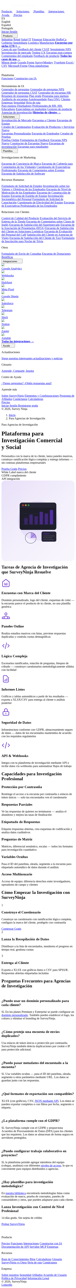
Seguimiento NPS (60, 49)
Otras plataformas (38, 65)
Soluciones (23, 11)
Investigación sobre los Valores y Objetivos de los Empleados (35, 187)
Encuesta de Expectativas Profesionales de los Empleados (37, 204)
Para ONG (54, 99)
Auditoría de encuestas (14, 99)
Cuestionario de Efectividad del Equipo (40, 202)
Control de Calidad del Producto (20, 218)
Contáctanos (20, 399)
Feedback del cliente (29, 49)
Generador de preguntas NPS (47, 89)
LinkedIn (6, 1284)
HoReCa (61, 39)
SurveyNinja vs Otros (14, 1262)
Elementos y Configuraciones (42, 395)
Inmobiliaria (20, 42)
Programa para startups (55, 96)
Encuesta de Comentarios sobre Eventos (41, 170)
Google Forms (26, 62)
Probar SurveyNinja (13, 1224)
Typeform (59, 62)
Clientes (65, 99)
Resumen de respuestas (14, 96)
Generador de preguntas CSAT (19, 92)
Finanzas (37, 39)
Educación (49, 39)
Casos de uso (9, 49)
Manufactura (46, 42)
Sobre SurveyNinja (12, 395)
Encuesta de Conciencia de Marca (21, 163)
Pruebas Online (10, 140)
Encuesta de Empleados (45, 133)
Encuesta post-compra (59, 52)
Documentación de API (15, 1246)
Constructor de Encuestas (29, 143)
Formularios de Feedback (35, 140)
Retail (16, 39)
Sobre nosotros (10, 1274)
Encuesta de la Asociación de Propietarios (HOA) (38, 226)
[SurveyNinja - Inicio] (18, 7)
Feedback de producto (46, 55)
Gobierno (7, 42)
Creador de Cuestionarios (16, 126)
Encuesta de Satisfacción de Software (23, 173)
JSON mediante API (46, 1100)
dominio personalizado (14, 1015)
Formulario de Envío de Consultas (21, 253)
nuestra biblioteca (16, 1193)
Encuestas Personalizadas (16, 133)
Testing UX (39, 52)
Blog (32, 1259)
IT (29, 39)
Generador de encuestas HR (54, 92)
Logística (33, 42)
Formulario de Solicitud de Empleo (21, 186)
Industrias (7, 39)
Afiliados (37, 1274)
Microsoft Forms (17, 65)
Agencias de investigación (16, 112)
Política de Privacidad (14, 1278)
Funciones (7, 78)
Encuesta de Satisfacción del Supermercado (34, 224)
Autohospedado (37, 99)
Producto (7, 11)
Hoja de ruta (33, 102)
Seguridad (19, 102)
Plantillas (39, 11)
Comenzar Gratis (11, 928)
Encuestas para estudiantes (33, 146)
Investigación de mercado (16, 52)
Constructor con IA (25, 78)
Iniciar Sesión (9, 31)
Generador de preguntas (15, 89)
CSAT (45, 49)
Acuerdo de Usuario (55, 1274)
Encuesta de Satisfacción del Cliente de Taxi (35, 238)
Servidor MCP (38, 1246)
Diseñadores (24, 105)
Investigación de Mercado (16, 120)
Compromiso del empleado (17, 55)
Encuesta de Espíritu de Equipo (29, 195)
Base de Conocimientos (15, 1259)
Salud (24, 39)
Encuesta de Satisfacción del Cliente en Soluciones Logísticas (37, 230)
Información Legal (38, 1278)
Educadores (8, 109)
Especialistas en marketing (31, 109)
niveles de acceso (51, 1165)
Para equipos (8, 105)
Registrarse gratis (28, 405)
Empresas (7, 102)
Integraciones (57, 11)
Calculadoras (35, 399)
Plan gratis (35, 96)
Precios (18, 15)
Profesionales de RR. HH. (47, 105)
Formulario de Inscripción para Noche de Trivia (38, 239)
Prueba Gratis (9, 468)
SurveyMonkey (44, 62)
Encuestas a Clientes (44, 120)
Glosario (57, 1259)
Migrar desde (9, 62)
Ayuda (5, 15)
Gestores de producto (59, 109)
